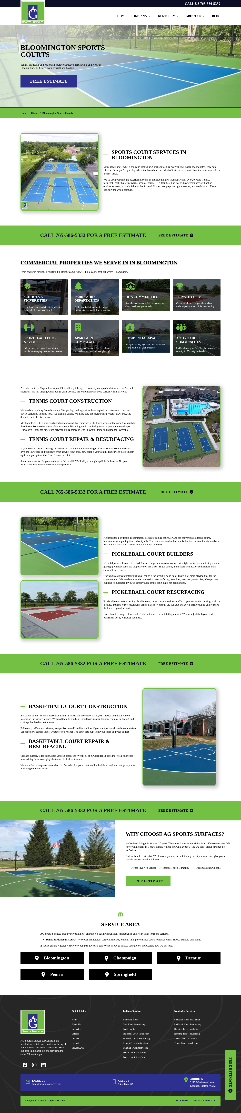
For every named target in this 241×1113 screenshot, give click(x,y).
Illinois (34, 113)
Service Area (78, 1047)
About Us (193, 16)
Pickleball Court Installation (136, 1033)
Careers (75, 1033)
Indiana (140, 16)
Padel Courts (129, 1029)
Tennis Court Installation (134, 1052)
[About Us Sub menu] (204, 16)
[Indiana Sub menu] (150, 16)
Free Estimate (49, 81)
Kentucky (166, 16)
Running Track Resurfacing (135, 1047)
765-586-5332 (125, 1084)
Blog (216, 16)
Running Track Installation (135, 1043)
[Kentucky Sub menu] (178, 16)
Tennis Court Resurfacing (135, 1057)
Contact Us (77, 1029)
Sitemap (182, 1100)
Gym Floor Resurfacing (134, 1024)
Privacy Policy (204, 1100)
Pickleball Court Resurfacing (136, 1038)
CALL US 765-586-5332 (203, 3)
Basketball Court (130, 1019)
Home (122, 16)
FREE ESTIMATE (173, 235)
